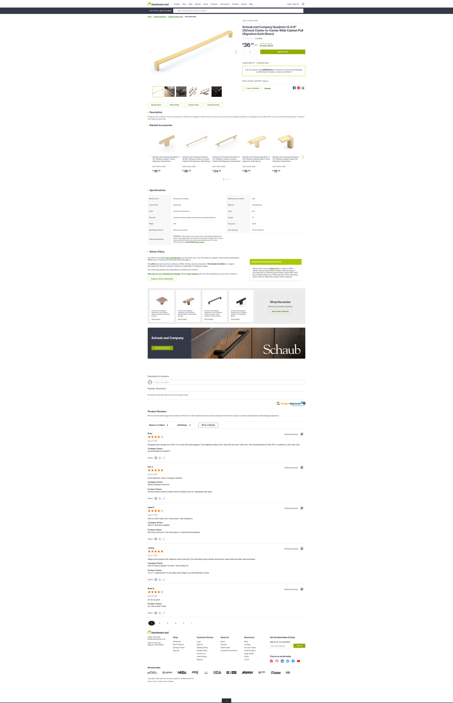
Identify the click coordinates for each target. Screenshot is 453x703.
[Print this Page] (303, 88)
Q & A (246, 660)
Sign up (299, 646)
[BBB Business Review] (231, 672)
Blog (246, 641)
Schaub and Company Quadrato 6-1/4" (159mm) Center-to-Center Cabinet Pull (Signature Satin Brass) (226, 159)
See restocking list (173, 258)
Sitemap (171, 681)
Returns (200, 660)
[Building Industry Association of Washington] (276, 672)
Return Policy (174, 105)
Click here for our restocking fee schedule (164, 274)
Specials (176, 650)
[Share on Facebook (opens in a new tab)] (155, 458)
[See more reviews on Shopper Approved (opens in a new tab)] (163, 458)
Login (289, 4)
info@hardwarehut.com (156, 639)
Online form (273, 268)
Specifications (156, 105)
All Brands (177, 641)
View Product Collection (280, 311)
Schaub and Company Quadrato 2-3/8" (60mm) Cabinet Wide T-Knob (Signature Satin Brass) (256, 159)
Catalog (247, 644)
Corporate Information (228, 650)
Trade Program (250, 650)
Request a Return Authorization (162, 279)
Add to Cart (282, 52)
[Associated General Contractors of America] (262, 672)
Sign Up (296, 4)
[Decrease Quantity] (244, 51)
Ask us (265, 81)
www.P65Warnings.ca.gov (195, 242)
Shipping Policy (202, 648)
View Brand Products (162, 348)
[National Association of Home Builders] (288, 672)
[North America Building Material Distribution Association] (247, 672)
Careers (223, 644)
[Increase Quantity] (256, 51)
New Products (178, 644)
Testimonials (225, 648)
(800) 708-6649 (165, 11)
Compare (267, 88)
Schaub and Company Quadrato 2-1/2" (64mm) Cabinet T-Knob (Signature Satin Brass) (166, 159)
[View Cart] (303, 4)
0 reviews (258, 38)
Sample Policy (202, 650)
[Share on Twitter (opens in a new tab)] (159, 458)
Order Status (202, 656)
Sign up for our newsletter (280, 642)
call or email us (192, 274)
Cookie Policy (162, 681)
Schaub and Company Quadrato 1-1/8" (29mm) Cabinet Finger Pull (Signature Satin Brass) (286, 159)
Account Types (250, 648)
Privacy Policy (152, 681)
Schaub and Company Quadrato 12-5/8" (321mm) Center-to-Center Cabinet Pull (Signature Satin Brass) (196, 159)
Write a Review (208, 425)
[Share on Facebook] (294, 88)
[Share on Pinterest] (298, 88)
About (222, 641)
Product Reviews (213, 105)
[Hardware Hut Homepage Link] (158, 3)
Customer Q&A (193, 105)
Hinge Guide (249, 654)
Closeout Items (179, 648)
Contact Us (201, 654)
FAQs (246, 656)
